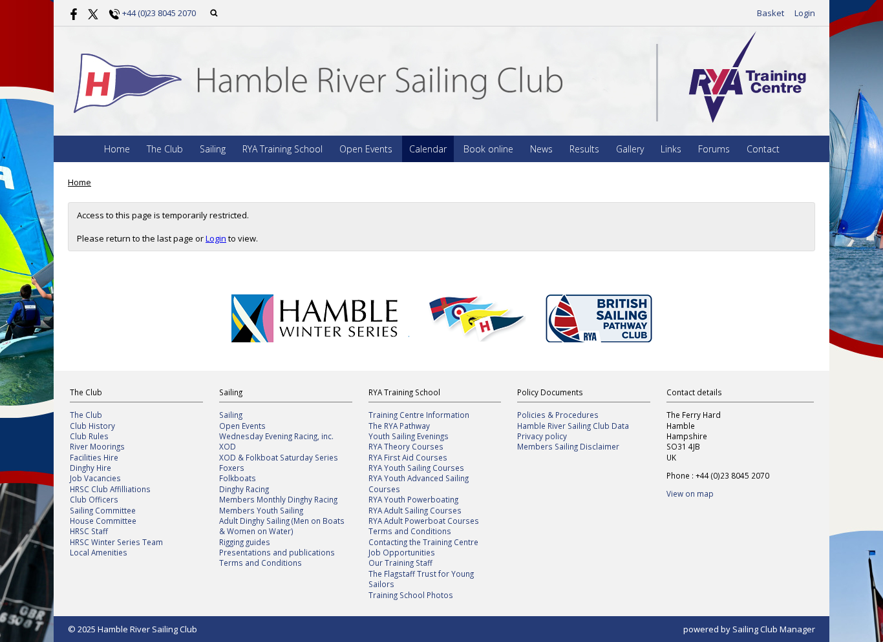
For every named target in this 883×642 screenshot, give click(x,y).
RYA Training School (282, 149)
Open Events (365, 149)
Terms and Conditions (260, 562)
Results (584, 149)
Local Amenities (98, 552)
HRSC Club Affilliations (110, 489)
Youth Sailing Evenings (408, 436)
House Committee (103, 520)
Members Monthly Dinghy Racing (278, 499)
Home (117, 149)
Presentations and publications (277, 552)
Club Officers (94, 499)
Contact (763, 149)
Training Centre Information (418, 414)
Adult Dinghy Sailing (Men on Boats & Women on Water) (282, 525)
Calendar (428, 149)
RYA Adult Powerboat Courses (423, 520)
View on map (690, 493)
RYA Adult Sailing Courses (415, 510)
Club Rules (89, 436)
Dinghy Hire (90, 467)
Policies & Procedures (558, 414)
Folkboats (237, 478)
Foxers (231, 467)
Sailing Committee (103, 510)
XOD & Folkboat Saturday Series (278, 457)
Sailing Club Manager (773, 629)
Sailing (213, 149)
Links (671, 149)
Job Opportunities (401, 552)
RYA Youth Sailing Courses (416, 467)
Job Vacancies (95, 478)
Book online (488, 149)
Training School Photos (410, 595)
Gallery (630, 149)
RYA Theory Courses (405, 446)
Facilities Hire (94, 457)
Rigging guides (244, 542)
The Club (165, 149)
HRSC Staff (89, 531)
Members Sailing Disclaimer (568, 446)
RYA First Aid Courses (407, 457)
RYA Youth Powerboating (413, 499)
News (541, 149)
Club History (92, 425)
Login (804, 13)
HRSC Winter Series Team (116, 542)
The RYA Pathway (399, 425)
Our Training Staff (400, 562)
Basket (770, 13)
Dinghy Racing (244, 489)
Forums (714, 149)
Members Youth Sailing (261, 510)
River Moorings (97, 446)
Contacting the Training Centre (423, 542)
